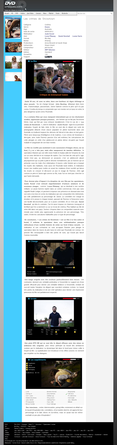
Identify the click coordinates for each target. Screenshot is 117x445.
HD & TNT (17, 432)
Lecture (62, 434)
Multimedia (45, 432)
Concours (38, 13)
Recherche (65, 13)
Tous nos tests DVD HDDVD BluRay (58, 436)
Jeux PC (52, 430)
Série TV (31, 424)
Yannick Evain (16, 443)
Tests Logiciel (47, 434)
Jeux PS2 (69, 430)
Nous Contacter (87, 436)
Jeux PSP (90, 430)
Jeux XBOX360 (38, 430)
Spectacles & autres (49, 424)
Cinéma (22, 13)
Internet (105, 434)
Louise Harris (77, 36)
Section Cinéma (19, 428)
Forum (57, 13)
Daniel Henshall (64, 36)
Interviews (17, 434)
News (44, 13)
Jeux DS (82, 430)
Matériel (51, 13)
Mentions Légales (76, 436)
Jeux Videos (30, 13)
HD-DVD (23, 426)
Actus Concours (40, 436)
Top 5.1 (55, 434)
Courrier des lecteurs (80, 434)
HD (12, 13)
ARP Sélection (50, 50)
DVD (16, 13)
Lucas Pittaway (50, 36)
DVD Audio (31, 434)
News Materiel (36, 432)
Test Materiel (31, 426)
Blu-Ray (16, 426)
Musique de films (31, 428)
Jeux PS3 (29, 430)
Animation (38, 424)
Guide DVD (69, 434)
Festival (91, 434)
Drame (47, 27)
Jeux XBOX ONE (19, 430)
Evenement (98, 434)
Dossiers (38, 434)
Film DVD (17, 424)
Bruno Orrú (33, 443)
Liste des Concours (28, 436)
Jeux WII (75, 430)
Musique (24, 424)
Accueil (7, 13)
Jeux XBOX (60, 430)
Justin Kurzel (49, 34)
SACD (24, 434)
